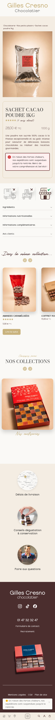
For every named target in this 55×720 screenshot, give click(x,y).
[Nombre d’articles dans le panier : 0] (49, 716)
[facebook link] (35, 606)
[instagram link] (27, 606)
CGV (30, 694)
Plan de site (41, 694)
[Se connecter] (44, 716)
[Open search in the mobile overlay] (40, 717)
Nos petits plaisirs (25, 25)
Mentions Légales (17, 694)
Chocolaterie (9, 25)
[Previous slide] (25, 260)
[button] (49, 702)
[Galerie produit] (27, 64)
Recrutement (27, 631)
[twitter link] (20, 606)
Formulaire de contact (28, 626)
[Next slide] (30, 260)
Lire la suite (11, 327)
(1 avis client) (25, 120)
